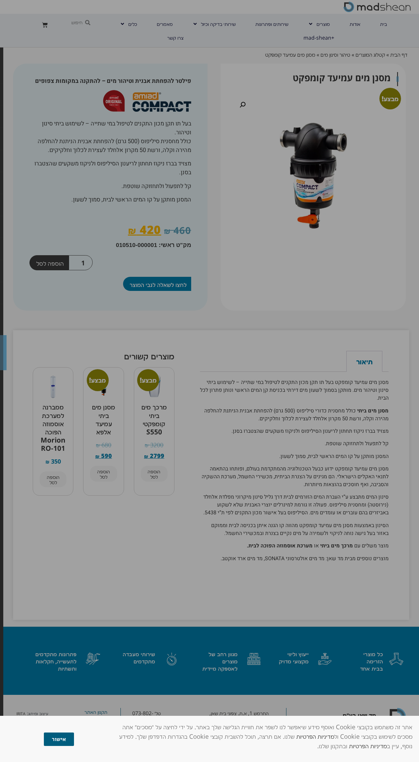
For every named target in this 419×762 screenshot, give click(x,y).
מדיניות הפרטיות (315, 736)
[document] (209, 381)
